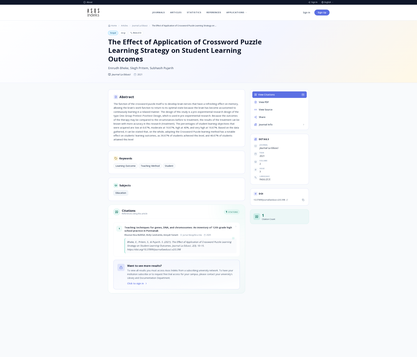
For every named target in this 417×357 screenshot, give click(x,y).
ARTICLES (176, 12)
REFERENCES (214, 12)
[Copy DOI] (303, 200)
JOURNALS (158, 12)
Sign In (306, 12)
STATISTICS (194, 12)
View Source (265, 109)
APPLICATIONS (235, 12)
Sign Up (322, 12)
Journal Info (266, 124)
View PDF (264, 102)
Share (262, 117)
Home (114, 25)
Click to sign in (135, 283)
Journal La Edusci (140, 25)
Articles (124, 25)
